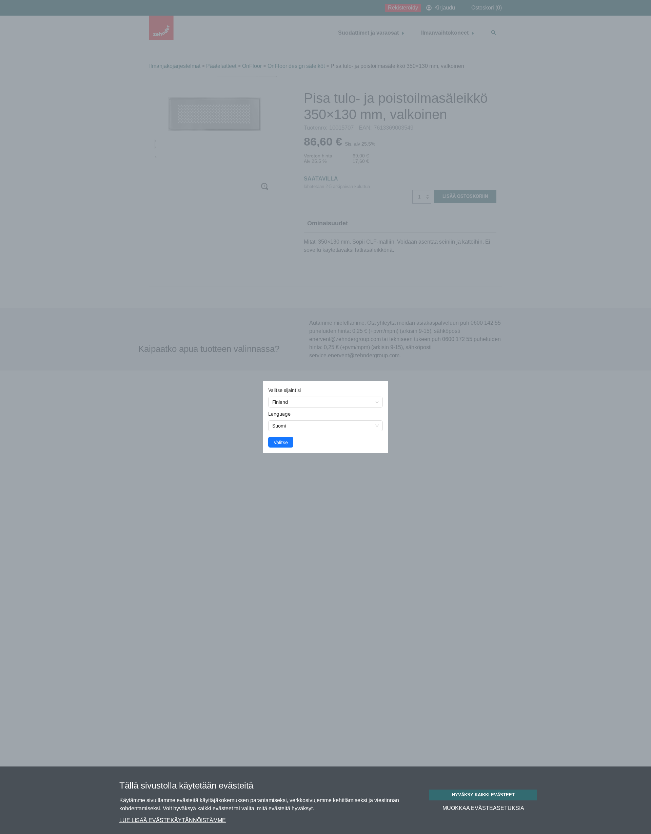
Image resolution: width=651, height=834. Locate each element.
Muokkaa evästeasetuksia (483, 808)
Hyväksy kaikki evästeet (483, 794)
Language (279, 414)
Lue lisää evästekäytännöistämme (172, 820)
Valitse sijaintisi (284, 390)
